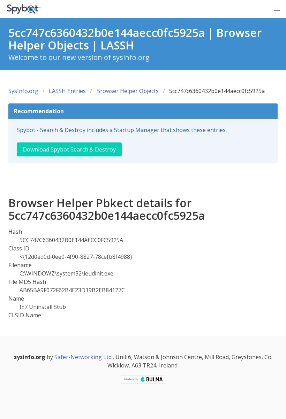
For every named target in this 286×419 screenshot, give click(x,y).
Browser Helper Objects (127, 91)
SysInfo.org (23, 91)
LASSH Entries (67, 91)
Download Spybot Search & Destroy (69, 149)
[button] (277, 9)
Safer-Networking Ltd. (83, 357)
